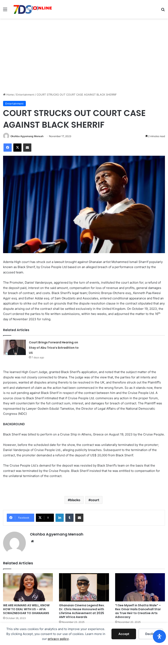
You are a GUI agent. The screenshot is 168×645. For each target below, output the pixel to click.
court (95, 500)
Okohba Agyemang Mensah (26, 136)
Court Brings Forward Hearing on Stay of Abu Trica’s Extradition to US (54, 347)
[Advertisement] (84, 61)
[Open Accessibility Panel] (159, 636)
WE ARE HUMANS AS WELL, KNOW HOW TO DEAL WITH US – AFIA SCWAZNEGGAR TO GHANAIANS (26, 609)
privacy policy (58, 639)
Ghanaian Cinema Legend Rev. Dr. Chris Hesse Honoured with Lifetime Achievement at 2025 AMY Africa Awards (82, 611)
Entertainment (25, 94)
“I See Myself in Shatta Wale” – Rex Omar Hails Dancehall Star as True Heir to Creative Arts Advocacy (138, 611)
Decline (151, 634)
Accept (123, 634)
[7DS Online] (32, 9)
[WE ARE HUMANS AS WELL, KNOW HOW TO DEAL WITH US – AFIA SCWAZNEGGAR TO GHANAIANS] (28, 587)
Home (10, 94)
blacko (75, 500)
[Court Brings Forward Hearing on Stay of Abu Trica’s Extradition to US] (14, 347)
